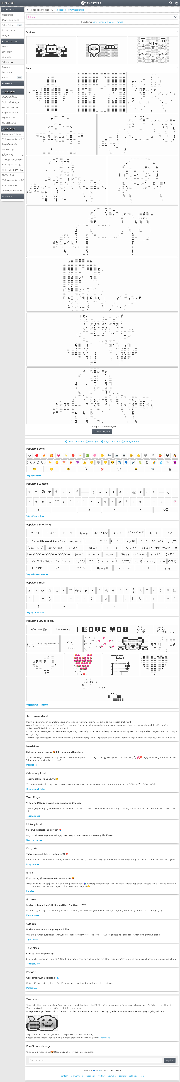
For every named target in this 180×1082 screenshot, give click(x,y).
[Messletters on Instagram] (6, 3)
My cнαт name (9, 123)
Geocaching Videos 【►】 (13, 134)
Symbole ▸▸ (32, 939)
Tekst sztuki (7, 62)
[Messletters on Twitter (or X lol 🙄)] (9, 3)
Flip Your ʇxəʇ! (8, 117)
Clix (99, 1070)
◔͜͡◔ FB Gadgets (92, 441)
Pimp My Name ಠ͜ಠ (11, 164)
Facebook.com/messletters (70, 9)
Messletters (7, 14)
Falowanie (7, 72)
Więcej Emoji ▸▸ (33, 475)
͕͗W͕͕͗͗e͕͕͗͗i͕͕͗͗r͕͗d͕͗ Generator (10, 112)
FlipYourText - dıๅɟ (10, 175)
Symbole (6, 57)
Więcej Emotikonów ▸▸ (37, 574)
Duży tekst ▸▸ (32, 864)
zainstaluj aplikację (128, 1075)
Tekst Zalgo (8, 25)
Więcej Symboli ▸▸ (35, 516)
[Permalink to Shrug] (177, 68)
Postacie (6, 67)
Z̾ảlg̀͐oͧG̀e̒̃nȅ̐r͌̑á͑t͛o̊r (9, 144)
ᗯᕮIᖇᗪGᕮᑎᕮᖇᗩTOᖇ (12, 190)
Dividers (102, 22)
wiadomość (104, 1037)
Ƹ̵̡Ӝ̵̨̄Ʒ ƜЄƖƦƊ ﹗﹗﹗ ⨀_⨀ (13, 154)
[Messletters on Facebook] (2, 3)
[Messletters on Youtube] (12, 3)
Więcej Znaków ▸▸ (35, 612)
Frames (119, 22)
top (142, 1075)
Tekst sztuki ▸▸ (33, 963)
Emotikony (7, 51)
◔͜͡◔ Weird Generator (74, 441)
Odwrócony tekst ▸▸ (36, 789)
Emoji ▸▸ (30, 891)
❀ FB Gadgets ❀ (10, 107)
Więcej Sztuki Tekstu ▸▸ (37, 704)
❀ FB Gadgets (9, 149)
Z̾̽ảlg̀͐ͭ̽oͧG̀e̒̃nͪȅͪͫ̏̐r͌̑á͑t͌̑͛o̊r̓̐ (9, 97)
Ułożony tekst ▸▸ (34, 840)
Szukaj (5, 77)
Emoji (5, 46)
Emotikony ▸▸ (32, 915)
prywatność (77, 1075)
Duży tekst (7, 35)
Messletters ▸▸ (33, 764)
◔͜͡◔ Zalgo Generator (110, 441)
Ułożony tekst (8, 30)
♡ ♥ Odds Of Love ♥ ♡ (13, 159)
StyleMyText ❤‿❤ (11, 102)
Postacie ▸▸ (31, 988)
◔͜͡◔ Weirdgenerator (130, 441)
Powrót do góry (102, 431)
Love (95, 22)
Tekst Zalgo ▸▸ (33, 815)
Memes (111, 22)
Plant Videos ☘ (9, 185)
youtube (112, 1075)
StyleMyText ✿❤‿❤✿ (12, 170)
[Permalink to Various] (177, 32)
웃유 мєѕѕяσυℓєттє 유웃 (13, 139)
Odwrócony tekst (10, 20)
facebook (90, 1075)
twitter (101, 1075)
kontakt (64, 1075)
